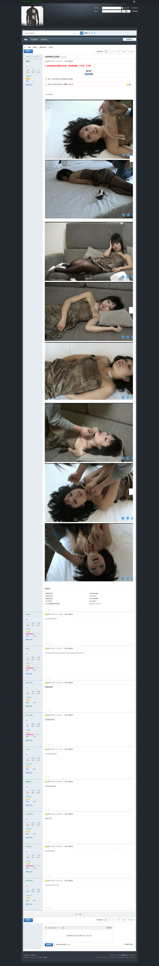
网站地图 (132, 955)
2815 (33, 623)
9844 (33, 724)
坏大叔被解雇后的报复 (53, 604)
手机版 (112, 955)
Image (52, 928)
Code (60, 928)
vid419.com (34, 957)
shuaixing (28, 846)
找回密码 (135, 8)
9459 (33, 790)
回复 (71, 79)
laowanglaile (29, 715)
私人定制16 (93, 596)
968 (33, 889)
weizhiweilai (29, 682)
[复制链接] (63, 57)
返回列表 (100, 51)
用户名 (96, 8)
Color (49, 928)
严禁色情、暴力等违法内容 (32, 1)
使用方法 (44, 39)
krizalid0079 (29, 814)
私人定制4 (49, 601)
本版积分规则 (129, 944)
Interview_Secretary (95, 604)
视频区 (35, 47)
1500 (38, 623)
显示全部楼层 (69, 61)
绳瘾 (25, 39)
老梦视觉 (50, 94)
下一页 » (79, 914)
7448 (27, 70)
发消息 (30, 85)
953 (33, 855)
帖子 (74, 33)
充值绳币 (34, 39)
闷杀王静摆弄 (94, 598)
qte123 (27, 749)
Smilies (63, 928)
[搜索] (81, 33)
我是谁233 (28, 781)
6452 (33, 758)
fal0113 (27, 648)
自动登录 (126, 8)
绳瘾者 (27, 61)
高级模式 (109, 928)
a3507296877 (29, 881)
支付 (129, 84)
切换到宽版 (134, 2)
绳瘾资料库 (42, 47)
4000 (38, 758)
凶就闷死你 (49, 596)
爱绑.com (34, 955)
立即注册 (135, 11)
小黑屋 (117, 955)
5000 (38, 889)
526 (33, 657)
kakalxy (27, 614)
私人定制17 (93, 601)
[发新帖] (28, 51)
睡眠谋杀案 (49, 593)
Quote (58, 928)
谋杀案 (51, 47)
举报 (130, 609)
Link (55, 928)
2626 (33, 823)
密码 (95, 11)
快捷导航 (129, 39)
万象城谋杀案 (94, 593)
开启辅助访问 (132, 2)
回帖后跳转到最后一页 (63, 944)
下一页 (130, 51)
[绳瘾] (32, 25)
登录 (83, 936)
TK (92, 33)
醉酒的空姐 (49, 598)
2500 (38, 691)
